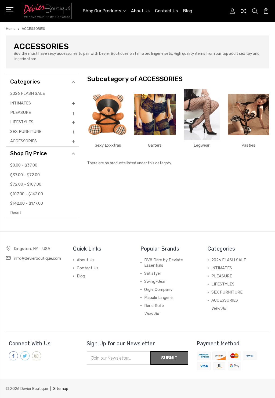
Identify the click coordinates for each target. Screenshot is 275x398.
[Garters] (154, 114)
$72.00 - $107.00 (25, 184)
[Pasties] (248, 114)
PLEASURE (20, 112)
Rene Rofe (154, 305)
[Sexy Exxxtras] (108, 114)
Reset (15, 212)
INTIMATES (20, 103)
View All (151, 313)
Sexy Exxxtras (108, 145)
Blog (187, 10)
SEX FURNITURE (25, 131)
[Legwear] (201, 114)
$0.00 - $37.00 (23, 165)
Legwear (201, 145)
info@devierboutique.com (37, 258)
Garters (155, 145)
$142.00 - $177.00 (26, 203)
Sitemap (60, 388)
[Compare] (244, 14)
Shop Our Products (102, 10)
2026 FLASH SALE (27, 93)
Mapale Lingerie (158, 297)
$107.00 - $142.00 (26, 193)
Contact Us (166, 10)
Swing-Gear (155, 281)
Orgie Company (158, 289)
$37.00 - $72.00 (25, 174)
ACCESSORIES (23, 141)
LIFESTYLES (21, 122)
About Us (140, 10)
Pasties (248, 145)
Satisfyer (152, 273)
